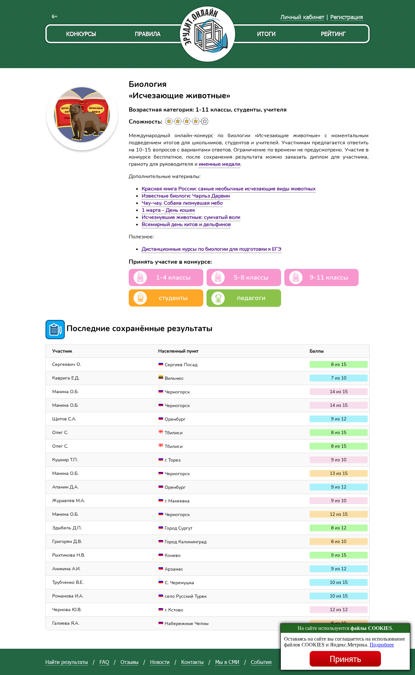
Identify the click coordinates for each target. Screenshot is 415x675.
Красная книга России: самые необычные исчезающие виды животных (229, 188)
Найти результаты (66, 661)
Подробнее (382, 644)
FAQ (104, 661)
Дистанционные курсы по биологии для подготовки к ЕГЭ (211, 249)
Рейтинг (333, 33)
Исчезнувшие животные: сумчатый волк (191, 217)
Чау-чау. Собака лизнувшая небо (182, 203)
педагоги (251, 298)
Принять (345, 659)
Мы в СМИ (227, 661)
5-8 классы (251, 277)
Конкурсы (81, 33)
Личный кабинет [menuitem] (302, 16)
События (261, 661)
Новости (160, 661)
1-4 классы (173, 277)
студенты (173, 298)
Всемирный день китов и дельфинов (186, 224)
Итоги (266, 33)
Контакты (192, 661)
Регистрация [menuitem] (346, 16)
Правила (147, 33)
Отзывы (129, 661)
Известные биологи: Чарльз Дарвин (186, 195)
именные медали (219, 164)
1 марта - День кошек (168, 210)
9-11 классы (329, 277)
